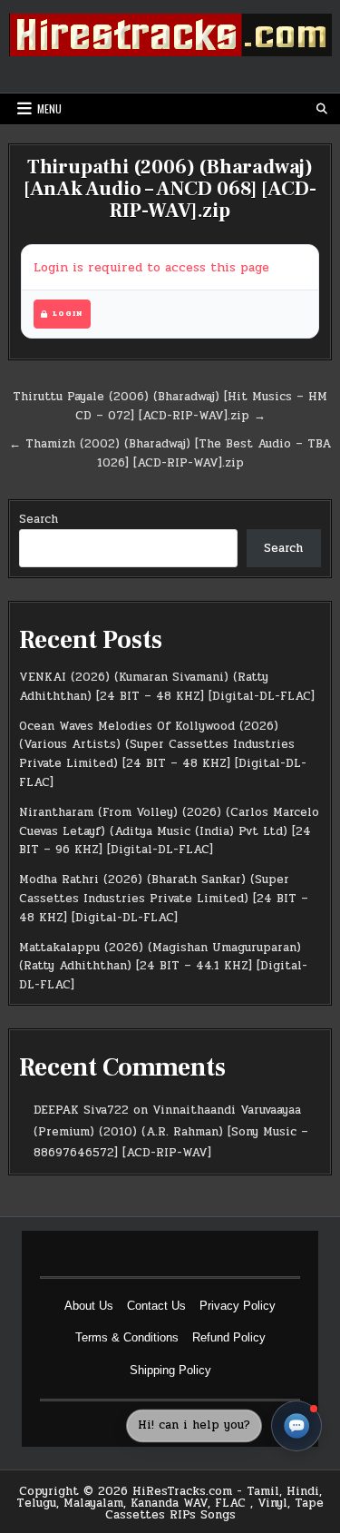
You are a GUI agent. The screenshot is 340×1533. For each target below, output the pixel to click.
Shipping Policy (170, 1370)
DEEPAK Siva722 (81, 1110)
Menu (49, 108)
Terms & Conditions (127, 1337)
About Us (88, 1305)
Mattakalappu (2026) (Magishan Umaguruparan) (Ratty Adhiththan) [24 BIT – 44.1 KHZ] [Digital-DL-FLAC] (163, 966)
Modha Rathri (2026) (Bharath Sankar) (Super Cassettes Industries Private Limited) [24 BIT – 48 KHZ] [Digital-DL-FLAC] (163, 898)
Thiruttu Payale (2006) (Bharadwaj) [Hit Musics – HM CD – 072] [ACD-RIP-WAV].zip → (170, 406)
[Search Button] (322, 109)
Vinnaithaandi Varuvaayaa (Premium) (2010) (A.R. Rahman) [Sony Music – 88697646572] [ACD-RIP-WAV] (171, 1131)
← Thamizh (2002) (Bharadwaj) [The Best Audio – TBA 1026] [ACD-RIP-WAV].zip (170, 453)
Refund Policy (229, 1337)
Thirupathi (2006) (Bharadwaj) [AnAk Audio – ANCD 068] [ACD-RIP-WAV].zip (170, 188)
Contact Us (156, 1305)
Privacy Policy (237, 1305)
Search (38, 519)
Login (68, 313)
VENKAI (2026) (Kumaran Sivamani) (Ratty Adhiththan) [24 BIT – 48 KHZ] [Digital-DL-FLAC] (167, 686)
